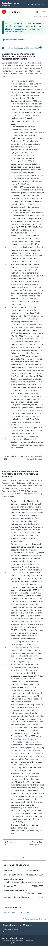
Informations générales (14, 39)
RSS (20, 938)
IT (35, 4)
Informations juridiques (10, 943)
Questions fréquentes (10, 930)
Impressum (24, 943)
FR (32, 4)
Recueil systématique (14, 31)
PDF (13, 912)
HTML (6, 912)
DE (28, 4)
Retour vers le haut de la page (15, 856)
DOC (20, 912)
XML (27, 912)
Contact (5, 932)
